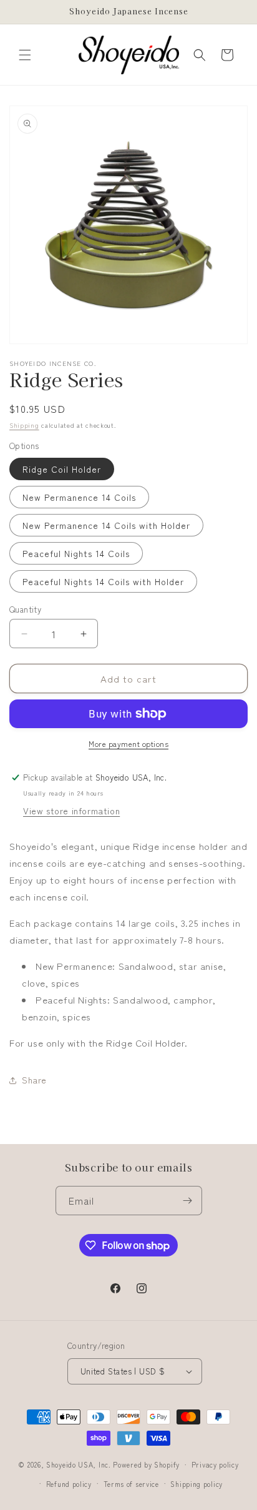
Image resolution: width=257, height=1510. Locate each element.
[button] (25, 55)
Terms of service (131, 1484)
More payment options (128, 743)
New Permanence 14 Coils (79, 497)
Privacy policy (215, 1464)
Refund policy (69, 1484)
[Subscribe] (187, 1200)
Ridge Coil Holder (61, 469)
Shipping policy (196, 1484)
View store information (71, 810)
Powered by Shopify (146, 1464)
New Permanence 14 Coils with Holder (106, 525)
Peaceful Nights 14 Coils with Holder (103, 581)
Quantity (25, 609)
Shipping (24, 425)
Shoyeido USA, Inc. (78, 1464)
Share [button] (34, 1079)
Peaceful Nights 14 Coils (76, 553)
